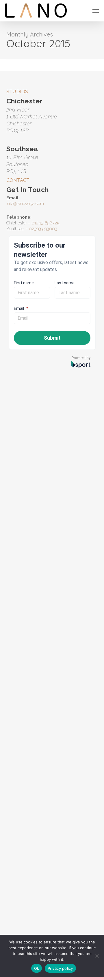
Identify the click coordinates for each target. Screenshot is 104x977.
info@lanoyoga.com (25, 203)
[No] (97, 956)
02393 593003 (43, 228)
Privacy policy (60, 968)
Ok (36, 968)
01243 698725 (45, 223)
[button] (95, 11)
